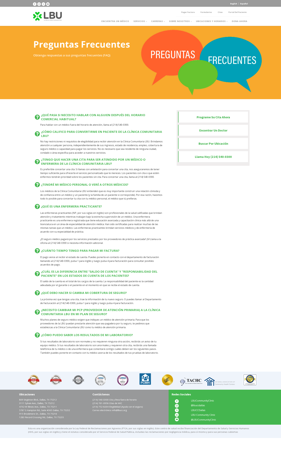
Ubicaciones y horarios (211, 21)
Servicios (139, 21)
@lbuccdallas (198, 405)
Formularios (206, 12)
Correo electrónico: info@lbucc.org (109, 410)
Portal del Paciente (237, 12)
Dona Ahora (239, 21)
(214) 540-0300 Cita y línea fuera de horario (114, 399)
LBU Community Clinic (203, 414)
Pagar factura (188, 12)
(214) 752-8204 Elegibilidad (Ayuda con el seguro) (117, 406)
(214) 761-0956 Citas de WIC (107, 403)
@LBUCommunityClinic (203, 419)
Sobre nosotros (179, 21)
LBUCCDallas (198, 410)
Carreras (157, 21)
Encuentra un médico (115, 21)
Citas (220, 12)
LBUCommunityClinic (202, 400)
